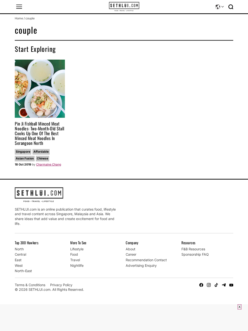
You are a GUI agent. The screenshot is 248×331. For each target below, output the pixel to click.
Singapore (23, 151)
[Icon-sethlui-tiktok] (216, 285)
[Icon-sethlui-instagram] (209, 285)
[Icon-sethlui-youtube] (231, 285)
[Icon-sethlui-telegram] (224, 285)
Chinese (42, 158)
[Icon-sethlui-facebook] (201, 285)
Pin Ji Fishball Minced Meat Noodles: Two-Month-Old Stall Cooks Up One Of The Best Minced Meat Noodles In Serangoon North (39, 133)
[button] (19, 6)
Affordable (41, 151)
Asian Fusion (25, 158)
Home (19, 18)
